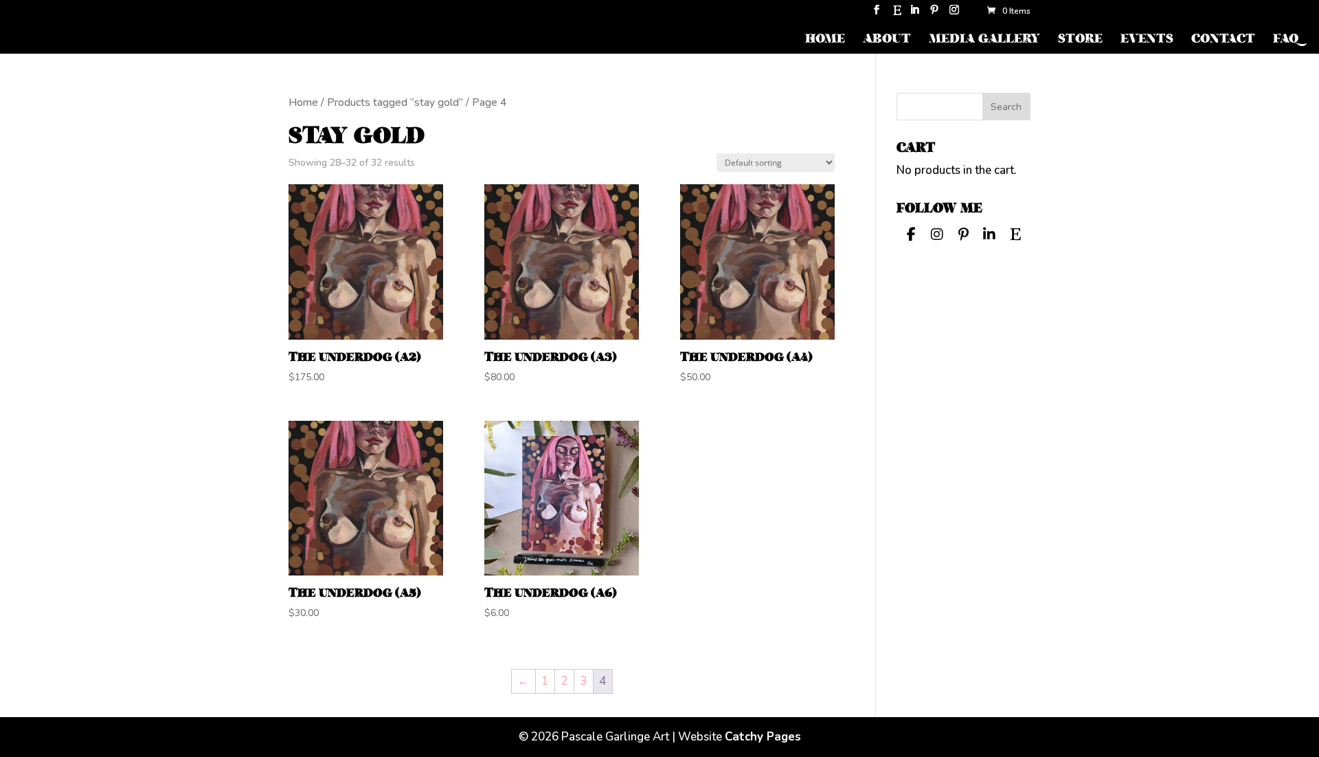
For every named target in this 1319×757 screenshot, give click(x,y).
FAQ (1285, 40)
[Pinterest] (934, 14)
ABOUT (887, 40)
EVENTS (1146, 40)
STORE (1080, 40)
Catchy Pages (763, 737)
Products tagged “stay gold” (395, 102)
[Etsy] (897, 14)
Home (303, 102)
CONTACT (1223, 40)
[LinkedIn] (914, 14)
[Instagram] (954, 14)
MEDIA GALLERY (984, 40)
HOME (825, 40)
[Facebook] (911, 233)
